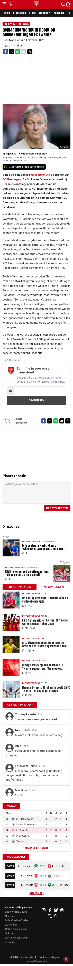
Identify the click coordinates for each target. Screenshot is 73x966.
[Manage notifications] (66, 959)
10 (32, 650)
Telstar (56, 875)
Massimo (21, 790)
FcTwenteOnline (26, 766)
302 (27, 628)
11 (26, 650)
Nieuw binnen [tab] (53, 587)
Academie (59, 13)
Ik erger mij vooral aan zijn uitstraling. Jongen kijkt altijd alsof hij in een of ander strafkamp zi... (34, 775)
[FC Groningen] (36, 866)
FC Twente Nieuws (16, 24)
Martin (13, 40)
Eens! (18, 795)
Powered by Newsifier (36, 961)
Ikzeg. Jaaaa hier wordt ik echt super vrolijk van (33, 753)
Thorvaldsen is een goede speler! (36, 719)
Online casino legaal (16, 929)
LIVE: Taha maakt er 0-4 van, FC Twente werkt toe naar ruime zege (45, 622)
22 (26, 695)
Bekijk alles (36, 894)
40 (33, 628)
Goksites (10, 933)
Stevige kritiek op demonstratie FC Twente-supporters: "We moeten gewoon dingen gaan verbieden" (42, 667)
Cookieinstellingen (49, 957)
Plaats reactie (57, 508)
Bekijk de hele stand (36, 848)
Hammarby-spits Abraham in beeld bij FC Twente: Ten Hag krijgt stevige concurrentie (46, 689)
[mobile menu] (4, 4)
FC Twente (58, 866)
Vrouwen (43, 13)
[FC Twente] (36, 875)
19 (26, 673)
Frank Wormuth (39, 174)
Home (7, 13)
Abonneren (36, 400)
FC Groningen (12, 179)
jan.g (18, 746)
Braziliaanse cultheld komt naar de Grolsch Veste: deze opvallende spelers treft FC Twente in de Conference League (46, 644)
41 (26, 605)
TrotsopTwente (25, 714)
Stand (32, 13)
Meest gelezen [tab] (19, 587)
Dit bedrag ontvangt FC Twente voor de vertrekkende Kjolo (45, 599)
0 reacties (15, 360)
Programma (19, 13)
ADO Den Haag (60, 884)
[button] (63, 5)
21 (32, 605)
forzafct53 (22, 730)
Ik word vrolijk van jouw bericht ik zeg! (39, 735)
